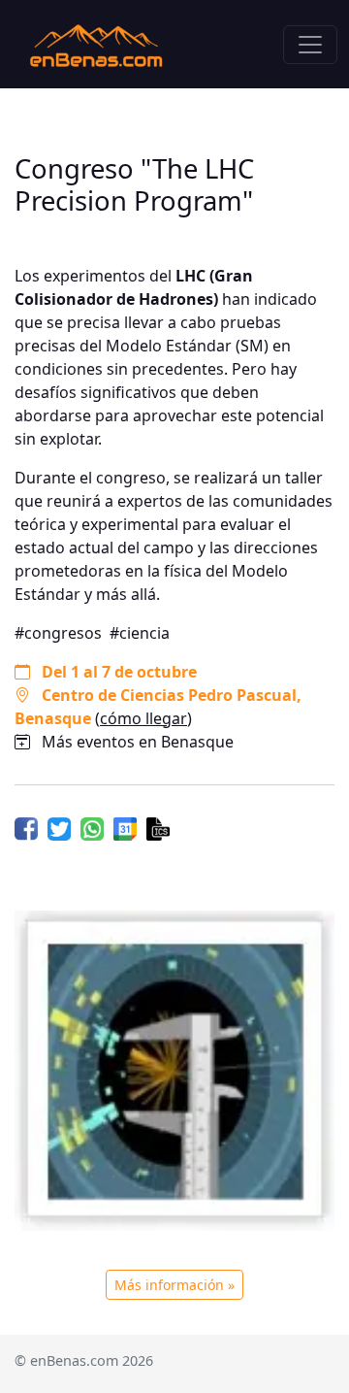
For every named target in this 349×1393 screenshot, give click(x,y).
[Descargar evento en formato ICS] (158, 828)
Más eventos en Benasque (138, 741)
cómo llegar (143, 718)
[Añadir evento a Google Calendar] (125, 828)
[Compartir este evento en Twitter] (59, 828)
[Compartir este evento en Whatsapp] (92, 828)
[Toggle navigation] (310, 44)
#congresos (58, 633)
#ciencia (140, 633)
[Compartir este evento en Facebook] (26, 828)
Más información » (174, 1285)
